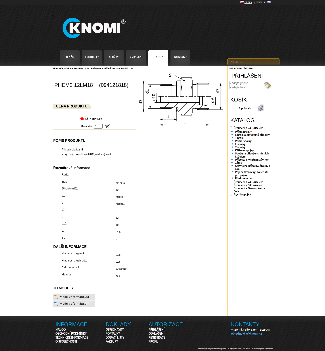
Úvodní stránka (62, 68)
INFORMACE (71, 324)
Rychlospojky (242, 194)
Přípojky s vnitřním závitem (252, 159)
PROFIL (153, 341)
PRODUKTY (92, 57)
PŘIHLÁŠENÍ (156, 330)
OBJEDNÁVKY (115, 330)
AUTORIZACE (166, 324)
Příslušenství (243, 178)
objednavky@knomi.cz (246, 333)
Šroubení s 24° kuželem (87, 68)
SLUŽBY (114, 57)
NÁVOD (60, 330)
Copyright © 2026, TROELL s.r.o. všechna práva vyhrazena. (250, 349)
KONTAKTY (245, 324)
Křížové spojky (244, 150)
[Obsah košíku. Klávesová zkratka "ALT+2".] (260, 110)
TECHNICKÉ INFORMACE (71, 337)
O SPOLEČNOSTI (66, 341)
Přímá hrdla (111, 68)
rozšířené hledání (241, 68)
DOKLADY (118, 324)
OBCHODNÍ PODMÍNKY (71, 333)
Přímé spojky (243, 141)
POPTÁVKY (113, 333)
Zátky (238, 162)
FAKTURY (112, 341)
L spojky (240, 144)
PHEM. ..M (127, 68)
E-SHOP (158, 57)
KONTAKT (180, 57)
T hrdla (239, 138)
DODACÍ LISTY (115, 337)
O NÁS (70, 57)
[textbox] (253, 61)
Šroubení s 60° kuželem (248, 185)
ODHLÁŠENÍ (156, 333)
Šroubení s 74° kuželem (248, 182)
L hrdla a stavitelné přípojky (252, 134)
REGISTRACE (157, 337)
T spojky (240, 147)
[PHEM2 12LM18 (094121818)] (181, 127)
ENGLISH (261, 2)
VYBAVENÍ (136, 57)
